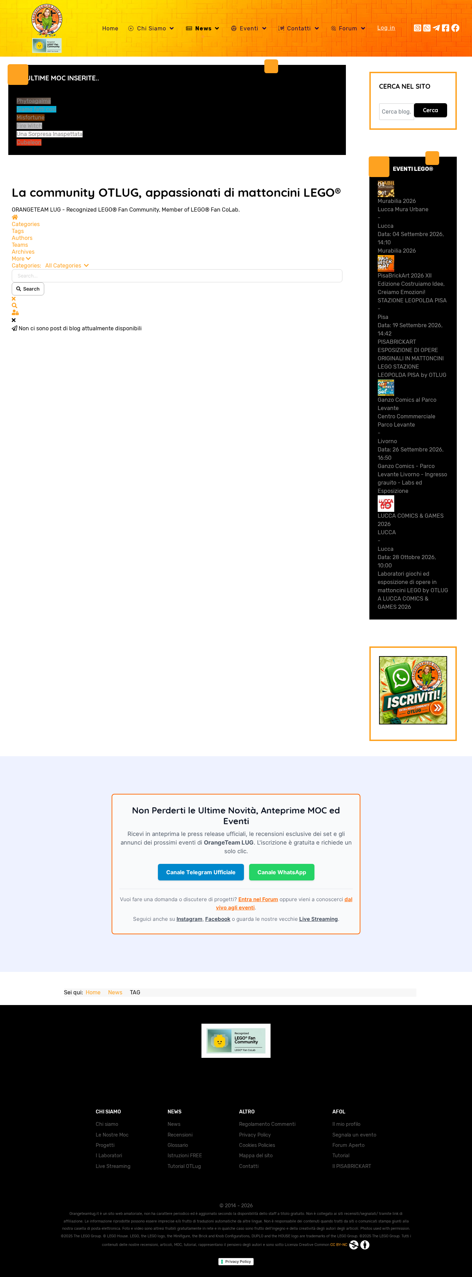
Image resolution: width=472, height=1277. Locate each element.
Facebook (217, 919)
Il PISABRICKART (351, 1166)
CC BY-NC (339, 1244)
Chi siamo (107, 1124)
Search (30, 289)
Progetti (105, 1145)
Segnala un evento (354, 1135)
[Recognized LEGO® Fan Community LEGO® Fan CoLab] (236, 1040)
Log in (386, 28)
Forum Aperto (348, 1145)
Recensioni (180, 1135)
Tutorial (340, 1156)
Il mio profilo (346, 1124)
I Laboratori (109, 1156)
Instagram (189, 919)
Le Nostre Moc (112, 1135)
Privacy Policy (255, 1135)
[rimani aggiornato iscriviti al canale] (413, 690)
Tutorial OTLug (184, 1166)
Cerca (430, 110)
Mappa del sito (256, 1156)
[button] (177, 258)
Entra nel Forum (258, 899)
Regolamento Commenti (267, 1124)
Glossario (178, 1145)
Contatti (248, 1166)
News (174, 1124)
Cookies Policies (257, 1145)
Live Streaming (318, 919)
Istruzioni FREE (185, 1156)
